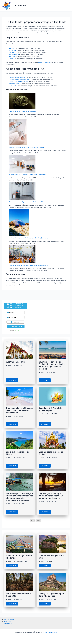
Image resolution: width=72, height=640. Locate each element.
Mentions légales (9, 619)
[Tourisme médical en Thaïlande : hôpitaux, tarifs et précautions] (22, 164)
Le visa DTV (12, 86)
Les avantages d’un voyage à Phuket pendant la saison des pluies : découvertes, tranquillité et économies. (19, 497)
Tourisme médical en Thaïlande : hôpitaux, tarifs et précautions (27, 175)
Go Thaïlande (19, 5)
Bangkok (11, 48)
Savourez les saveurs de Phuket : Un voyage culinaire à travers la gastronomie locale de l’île (52, 365)
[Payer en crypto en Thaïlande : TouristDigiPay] (22, 101)
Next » (39, 520)
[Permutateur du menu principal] (68, 6)
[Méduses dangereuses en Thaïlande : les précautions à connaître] (19, 222)
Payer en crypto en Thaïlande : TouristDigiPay (22, 111)
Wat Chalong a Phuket (16, 362)
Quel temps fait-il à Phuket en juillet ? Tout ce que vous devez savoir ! (19, 410)
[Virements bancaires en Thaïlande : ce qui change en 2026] (18, 132)
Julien (9, 365)
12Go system (17, 330)
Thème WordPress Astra (50, 632)
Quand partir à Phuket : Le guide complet (51, 409)
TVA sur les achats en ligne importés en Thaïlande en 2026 (26, 202)
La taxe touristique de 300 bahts (18, 81)
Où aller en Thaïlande (44, 62)
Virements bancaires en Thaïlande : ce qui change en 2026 (26, 147)
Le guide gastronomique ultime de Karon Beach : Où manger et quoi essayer (51, 495)
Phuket (11, 58)
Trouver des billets (16, 327)
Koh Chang (12, 56)
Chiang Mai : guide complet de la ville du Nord (51, 594)
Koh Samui (12, 52)
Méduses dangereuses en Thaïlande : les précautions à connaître (28, 238)
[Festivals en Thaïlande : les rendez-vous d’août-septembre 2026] (22, 254)
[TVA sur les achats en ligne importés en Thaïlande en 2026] (22, 191)
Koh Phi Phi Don (14, 54)
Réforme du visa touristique (17, 77)
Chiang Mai (12, 50)
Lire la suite (12, 380)
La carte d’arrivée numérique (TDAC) (19, 79)
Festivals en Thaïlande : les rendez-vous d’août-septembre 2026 (28, 265)
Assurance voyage (14, 83)
